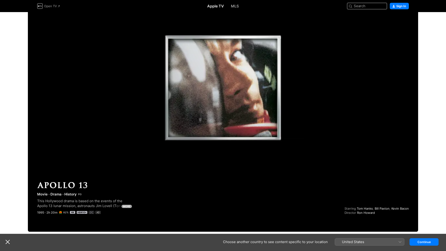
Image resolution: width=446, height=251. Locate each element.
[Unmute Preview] (405, 21)
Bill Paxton (382, 208)
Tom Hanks (365, 208)
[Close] (8, 242)
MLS (235, 6)
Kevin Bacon (400, 208)
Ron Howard (366, 213)
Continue (424, 242)
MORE (127, 206)
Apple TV (215, 6)
